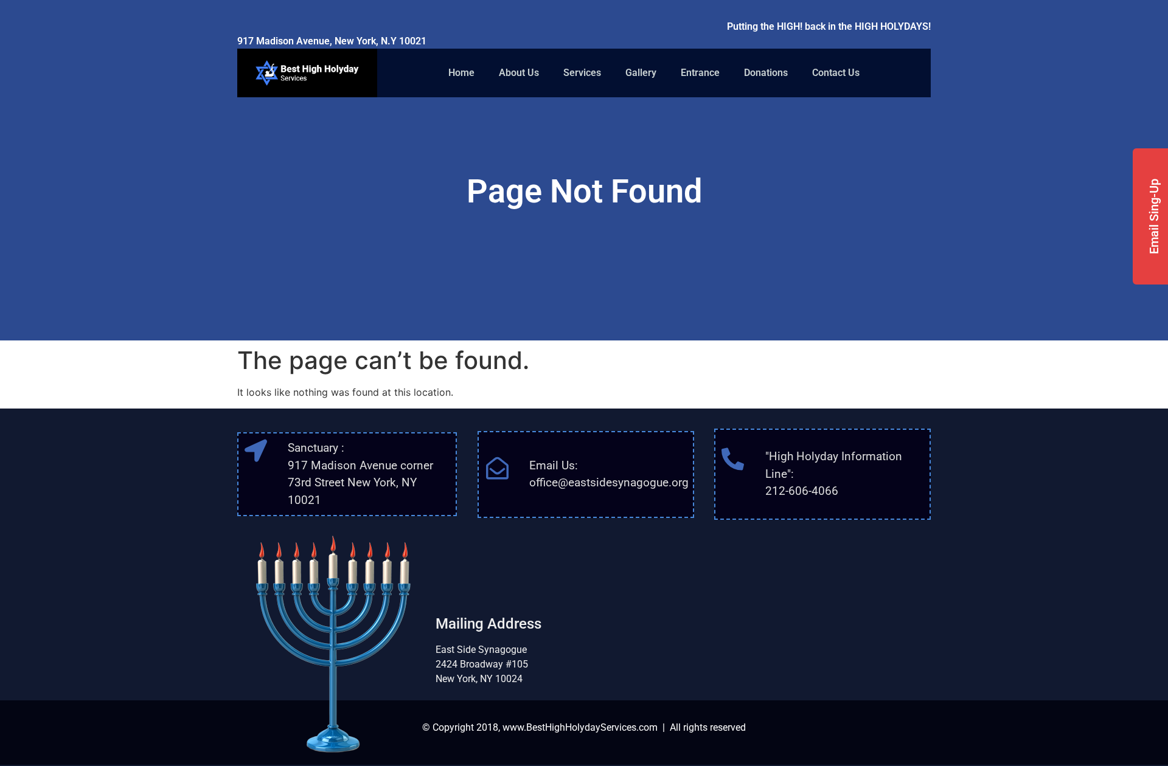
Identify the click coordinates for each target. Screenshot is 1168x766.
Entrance (700, 72)
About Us (519, 72)
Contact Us (836, 72)
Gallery (640, 72)
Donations (766, 72)
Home (461, 72)
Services (582, 72)
